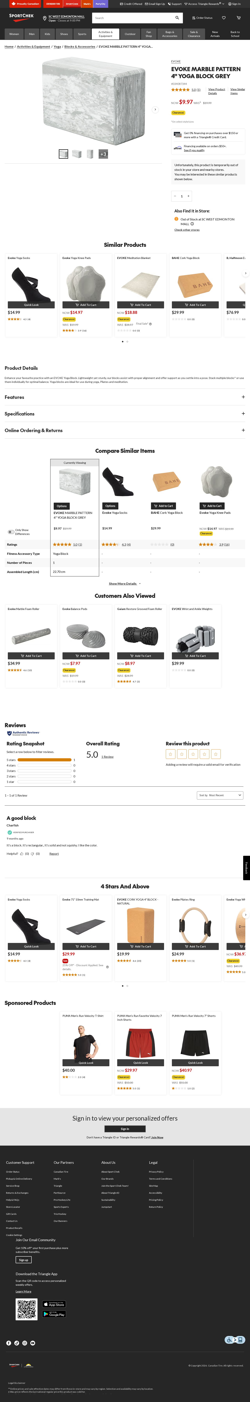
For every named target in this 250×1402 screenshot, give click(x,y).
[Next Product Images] (155, 109)
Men (32, 34)
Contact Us (12, 1220)
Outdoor (130, 34)
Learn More (23, 1291)
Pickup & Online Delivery (19, 1178)
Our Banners (60, 1220)
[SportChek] (72, 4)
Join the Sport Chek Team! (115, 1185)
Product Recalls (14, 1228)
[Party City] (100, 4)
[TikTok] (16, 1343)
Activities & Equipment (105, 34)
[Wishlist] (224, 18)
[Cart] (239, 18)
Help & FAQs (12, 1199)
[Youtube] (32, 1343)
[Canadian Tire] (53, 4)
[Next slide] (245, 273)
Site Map (153, 1185)
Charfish (13, 825)
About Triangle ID (110, 1192)
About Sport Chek (110, 1171)
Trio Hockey (60, 1213)
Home (9, 46)
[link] (187, 89)
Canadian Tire (61, 1171)
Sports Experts (61, 1206)
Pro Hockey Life (62, 1199)
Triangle (58, 1185)
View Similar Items (237, 91)
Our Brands (107, 1178)
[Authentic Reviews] (23, 733)
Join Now (157, 1137)
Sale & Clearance (194, 34)
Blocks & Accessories (79, 46)
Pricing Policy (156, 1199)
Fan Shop (149, 34)
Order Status (204, 17)
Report (54, 853)
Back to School (235, 34)
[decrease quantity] (174, 196)
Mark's (57, 1178)
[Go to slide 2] (76, 154)
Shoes (64, 34)
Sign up (23, 1260)
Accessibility (155, 1192)
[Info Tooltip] (150, 324)
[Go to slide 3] (90, 154)
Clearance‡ (178, 112)
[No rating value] (160, 544)
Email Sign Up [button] (157, 3)
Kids (47, 34)
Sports (82, 34)
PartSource (59, 1192)
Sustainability (108, 1199)
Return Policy (156, 1206)
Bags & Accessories (169, 34)
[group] (82, 318)
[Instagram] (24, 1343)
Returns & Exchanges (17, 1192)
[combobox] (223, 795)
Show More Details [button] (123, 583)
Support (177, 3)
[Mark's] (87, 4)
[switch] (13, 532)
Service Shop (12, 1185)
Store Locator (13, 1206)
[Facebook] (8, 1343)
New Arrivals (215, 34)
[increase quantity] (188, 196)
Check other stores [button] (187, 229)
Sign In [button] (236, 3)
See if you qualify (194, 150)
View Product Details (216, 91)
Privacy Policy (156, 1171)
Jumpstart (106, 1206)
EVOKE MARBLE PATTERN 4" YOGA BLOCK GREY (206, 72)
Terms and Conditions (160, 1178)
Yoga (57, 46)
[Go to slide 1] (63, 154)
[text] (31, 319)
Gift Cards (11, 1213)
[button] (177, 18)
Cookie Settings (14, 1235)
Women (14, 34)
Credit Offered (133, 3)
